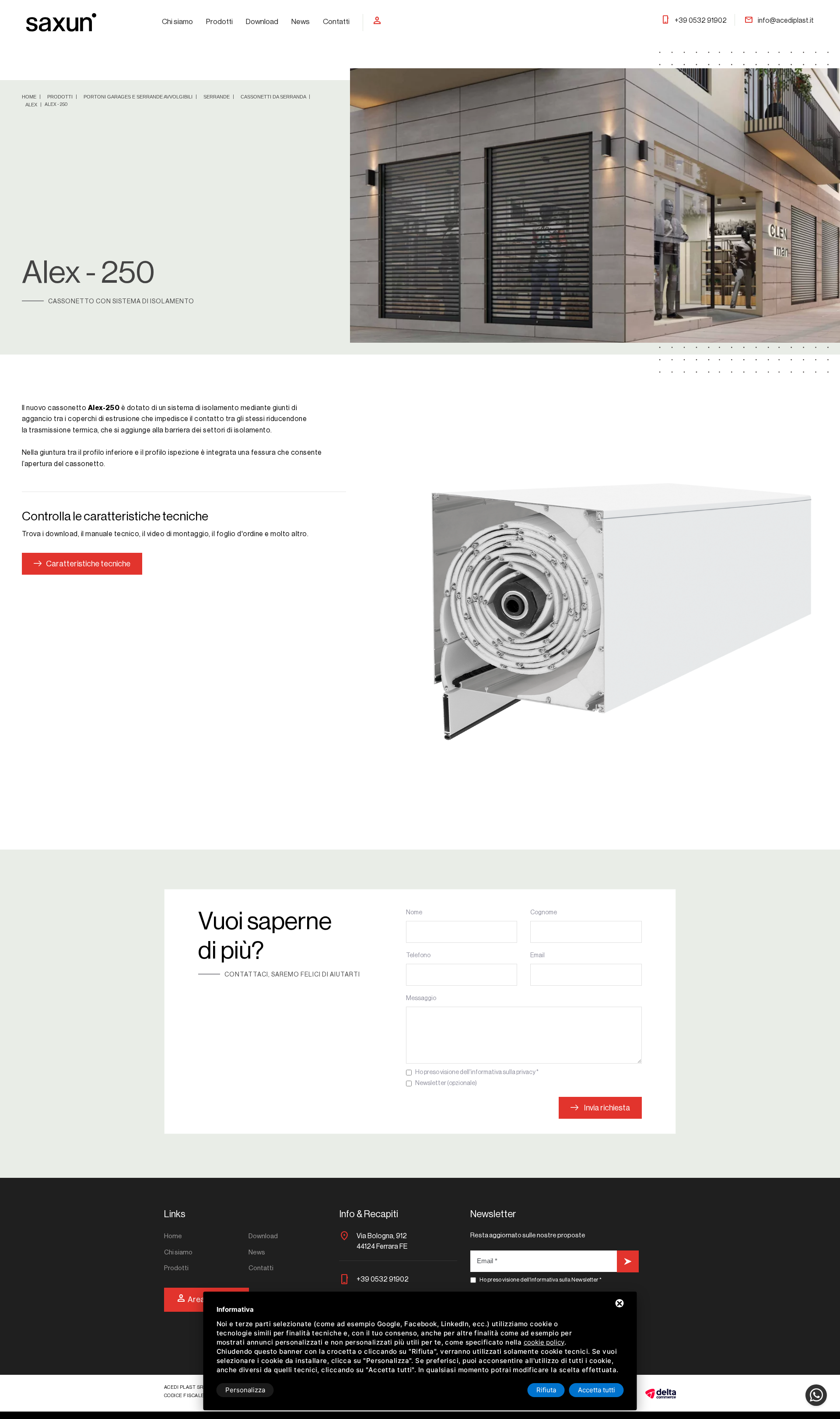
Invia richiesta (606, 1108)
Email (537, 955)
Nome (414, 913)
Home (30, 96)
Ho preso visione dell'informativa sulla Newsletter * (541, 1279)
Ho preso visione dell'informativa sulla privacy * (477, 1072)
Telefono (418, 955)
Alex (31, 104)
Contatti (336, 21)
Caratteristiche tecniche (88, 564)
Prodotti (219, 21)
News (300, 21)
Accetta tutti (596, 1390)
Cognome (543, 913)
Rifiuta (546, 1390)
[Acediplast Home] (61, 21)
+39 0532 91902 (694, 20)
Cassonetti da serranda (274, 96)
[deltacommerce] (660, 1393)
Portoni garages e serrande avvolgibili (139, 96)
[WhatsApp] (816, 1395)
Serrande (217, 96)
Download (262, 21)
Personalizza (245, 1390)
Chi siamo (177, 21)
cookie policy (544, 1342)
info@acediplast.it (779, 20)
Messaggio (421, 998)
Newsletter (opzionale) (446, 1083)
